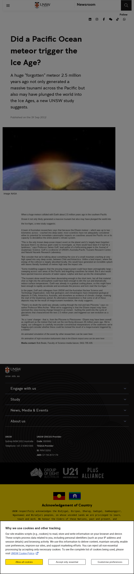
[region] (67, 547)
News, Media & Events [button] (29, 410)
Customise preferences (110, 562)
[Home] (42, 5)
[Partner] (85, 5)
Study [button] (15, 399)
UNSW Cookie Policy (25, 553)
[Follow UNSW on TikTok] (117, 18)
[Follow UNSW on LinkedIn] (90, 18)
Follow (123, 14)
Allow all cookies (24, 562)
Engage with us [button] (23, 388)
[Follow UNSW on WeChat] (110, 18)
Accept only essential (67, 562)
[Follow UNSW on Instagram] (97, 18)
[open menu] (8, 5)
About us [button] (17, 421)
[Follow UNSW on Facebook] (104, 18)
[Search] (126, 5)
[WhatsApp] (124, 18)
